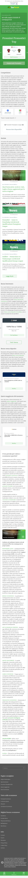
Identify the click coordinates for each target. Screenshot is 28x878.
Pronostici (14, 874)
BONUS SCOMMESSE (8, 596)
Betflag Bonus (4, 823)
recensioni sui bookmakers (9, 499)
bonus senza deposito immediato (13, 312)
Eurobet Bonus (4, 818)
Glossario (3, 804)
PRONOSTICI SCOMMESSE (9, 700)
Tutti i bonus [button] (14, 342)
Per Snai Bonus (14, 335)
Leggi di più (9, 276)
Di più (23, 874)
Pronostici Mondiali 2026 (7, 784)
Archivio (4, 753)
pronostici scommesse (11, 475)
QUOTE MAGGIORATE (8, 660)
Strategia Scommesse (6, 798)
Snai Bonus (3, 815)
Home (4, 874)
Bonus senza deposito (18, 355)
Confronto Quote (5, 801)
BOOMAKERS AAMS (7, 548)
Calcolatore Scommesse (6, 806)
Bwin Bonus (3, 826)
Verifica (14, 388)
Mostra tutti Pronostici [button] (14, 63)
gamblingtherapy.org (8, 862)
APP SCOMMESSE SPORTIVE (10, 627)
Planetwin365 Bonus (5, 820)
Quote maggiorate (5, 787)
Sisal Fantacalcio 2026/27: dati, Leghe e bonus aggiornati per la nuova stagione (13, 189)
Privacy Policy (4, 842)
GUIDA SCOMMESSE (7, 674)
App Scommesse (4, 782)
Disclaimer (3, 840)
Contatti (3, 835)
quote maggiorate (11, 401)
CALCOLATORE (6, 738)
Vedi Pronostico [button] (14, 57)
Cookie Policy (4, 845)
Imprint (2, 837)
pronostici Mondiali (7, 486)
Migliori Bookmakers (5, 779)
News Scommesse (5, 789)
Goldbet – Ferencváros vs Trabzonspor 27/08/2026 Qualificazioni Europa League (12, 259)
